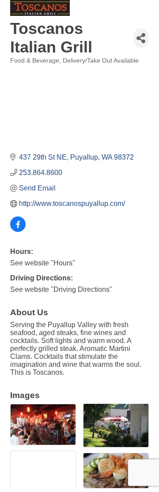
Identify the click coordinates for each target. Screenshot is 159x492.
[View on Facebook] (18, 229)
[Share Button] (141, 38)
